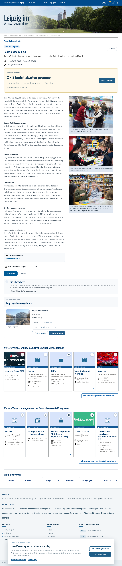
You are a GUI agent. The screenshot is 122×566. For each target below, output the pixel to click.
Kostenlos (62, 3)
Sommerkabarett (46, 513)
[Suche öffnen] (104, 2)
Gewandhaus (79, 513)
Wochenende (33, 508)
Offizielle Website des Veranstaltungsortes (23, 291)
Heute (45, 3)
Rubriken (32, 3)
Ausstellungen (93, 509)
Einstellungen (32, 560)
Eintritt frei (23, 509)
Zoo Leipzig (22, 513)
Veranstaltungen (14, 35)
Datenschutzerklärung (18, 560)
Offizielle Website (40, 333)
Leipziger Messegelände (41, 35)
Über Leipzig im (9, 530)
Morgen (5, 518)
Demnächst (7, 508)
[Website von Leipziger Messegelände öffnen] (18, 317)
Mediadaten (7, 533)
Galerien (97, 513)
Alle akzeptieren (100, 554)
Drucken (23, 273)
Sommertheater (33, 513)
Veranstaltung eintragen (11, 536)
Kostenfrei (51, 536)
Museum (51, 509)
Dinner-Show (68, 513)
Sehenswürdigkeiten (79, 509)
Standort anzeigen (57, 333)
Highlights (53, 3)
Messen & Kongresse (29, 35)
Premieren (58, 509)
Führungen (44, 509)
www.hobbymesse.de (13, 259)
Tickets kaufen (10, 273)
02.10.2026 (16, 61)
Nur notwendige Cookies (100, 549)
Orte (39, 3)
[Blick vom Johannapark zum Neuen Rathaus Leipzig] (61, 19)
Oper (60, 513)
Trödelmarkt (89, 513)
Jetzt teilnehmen (107, 80)
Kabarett (110, 513)
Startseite (6, 35)
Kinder (55, 513)
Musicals (15, 509)
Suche (20, 35)
